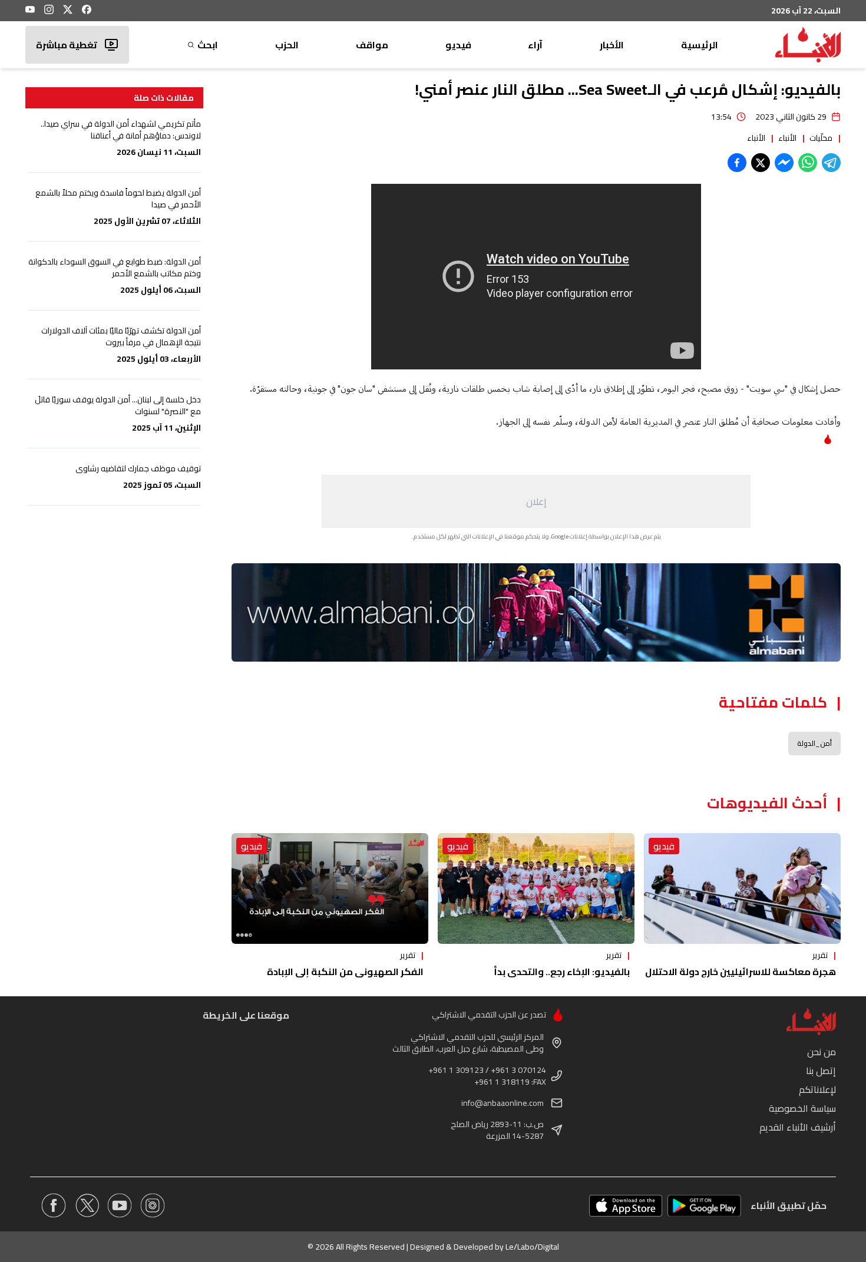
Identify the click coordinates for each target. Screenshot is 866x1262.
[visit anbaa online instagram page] (152, 1205)
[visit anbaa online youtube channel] (119, 1205)
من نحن (821, 1052)
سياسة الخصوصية (802, 1108)
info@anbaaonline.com (502, 1103)
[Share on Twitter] (760, 162)
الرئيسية (699, 45)
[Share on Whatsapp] (807, 162)
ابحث (207, 45)
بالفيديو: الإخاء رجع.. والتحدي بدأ (562, 971)
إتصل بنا (821, 1070)
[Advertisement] (536, 501)
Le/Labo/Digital (532, 1246)
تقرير (820, 955)
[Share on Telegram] (831, 162)
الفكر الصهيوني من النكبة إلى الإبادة (345, 971)
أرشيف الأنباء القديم (797, 1127)
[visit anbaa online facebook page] (53, 1205)
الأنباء (787, 138)
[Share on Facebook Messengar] (784, 162)
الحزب (287, 45)
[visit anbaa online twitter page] (86, 1205)
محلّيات (820, 138)
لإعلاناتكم (817, 1089)
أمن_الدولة (814, 743)
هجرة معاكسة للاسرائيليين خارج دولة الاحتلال (740, 971)
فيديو (458, 45)
